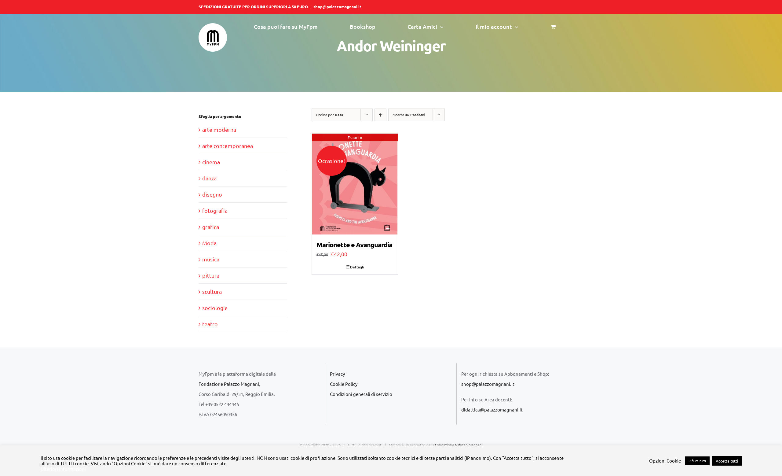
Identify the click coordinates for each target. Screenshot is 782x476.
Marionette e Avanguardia (354, 245)
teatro (210, 324)
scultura (212, 291)
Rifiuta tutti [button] (697, 460)
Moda (209, 243)
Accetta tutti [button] (727, 460)
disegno (212, 194)
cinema (211, 162)
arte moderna (219, 129)
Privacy (337, 374)
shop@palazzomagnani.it (337, 6)
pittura (210, 275)
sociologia (215, 307)
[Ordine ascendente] (380, 115)
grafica (210, 226)
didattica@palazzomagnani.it (492, 409)
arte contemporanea (227, 145)
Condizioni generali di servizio (361, 394)
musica (210, 259)
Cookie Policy (343, 384)
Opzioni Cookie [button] (665, 460)
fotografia (215, 210)
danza (209, 178)
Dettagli (357, 266)
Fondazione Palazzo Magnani (229, 384)
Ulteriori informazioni (63, 469)
